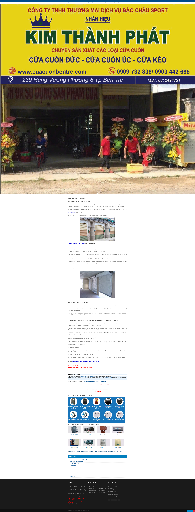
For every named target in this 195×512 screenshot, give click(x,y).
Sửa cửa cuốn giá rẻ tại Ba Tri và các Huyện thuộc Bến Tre (80, 469)
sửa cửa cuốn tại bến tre (118, 451)
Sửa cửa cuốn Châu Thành (77, 198)
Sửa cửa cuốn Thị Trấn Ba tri (75, 472)
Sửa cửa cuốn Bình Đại (74, 474)
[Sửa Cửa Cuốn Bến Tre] (72, 2)
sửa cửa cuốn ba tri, (102, 451)
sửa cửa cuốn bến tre (118, 2)
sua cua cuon (71, 451)
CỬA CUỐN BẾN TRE (98, 2)
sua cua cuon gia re (84, 451)
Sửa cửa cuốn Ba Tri (73, 465)
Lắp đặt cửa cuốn (89, 2)
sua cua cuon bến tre (90, 451)
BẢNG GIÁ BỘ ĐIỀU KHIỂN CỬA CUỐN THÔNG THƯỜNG (85, 424)
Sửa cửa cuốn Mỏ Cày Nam (74, 463)
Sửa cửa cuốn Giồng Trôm (74, 470)
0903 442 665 (115, 0)
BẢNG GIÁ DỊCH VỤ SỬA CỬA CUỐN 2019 (81, 395)
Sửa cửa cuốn (72, 476)
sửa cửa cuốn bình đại (109, 451)
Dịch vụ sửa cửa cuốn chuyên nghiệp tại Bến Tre (78, 459)
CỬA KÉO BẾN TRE (108, 2)
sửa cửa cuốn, (97, 451)
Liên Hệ (125, 2)
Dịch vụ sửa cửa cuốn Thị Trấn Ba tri (76, 461)
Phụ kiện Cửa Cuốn (109, 377)
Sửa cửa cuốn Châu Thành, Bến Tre (76, 467)
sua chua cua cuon (77, 451)
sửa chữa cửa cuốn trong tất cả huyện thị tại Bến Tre (97, 381)
